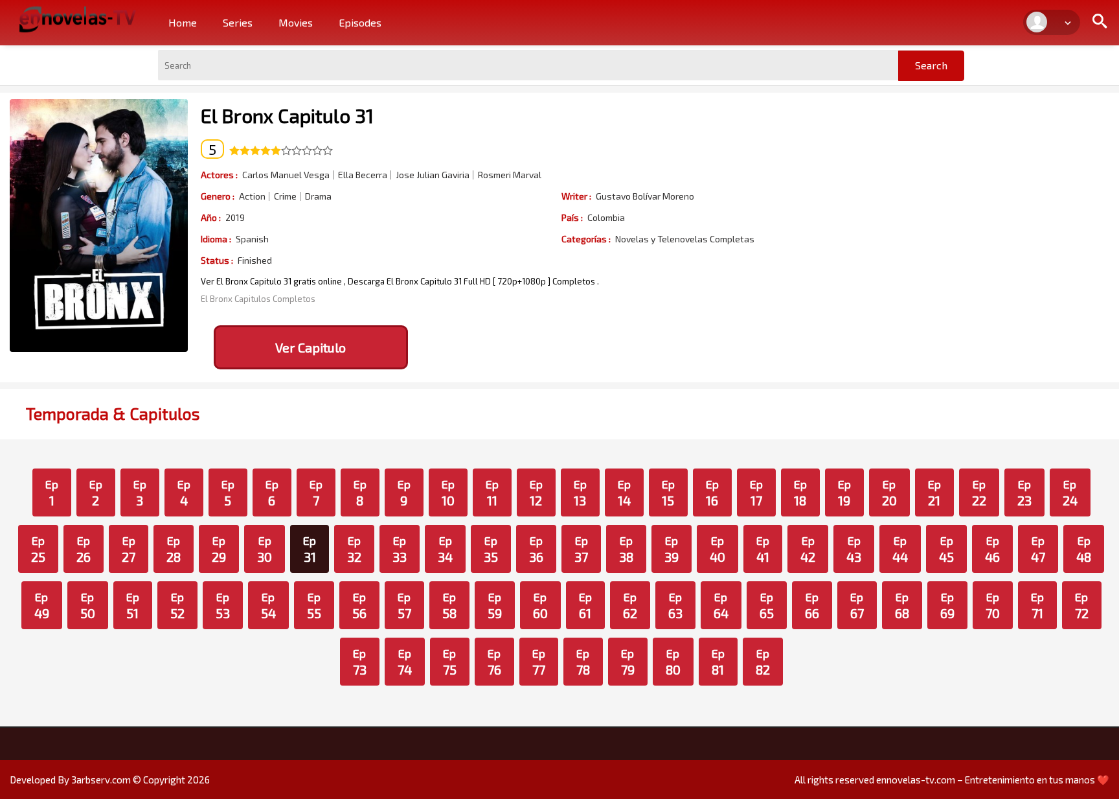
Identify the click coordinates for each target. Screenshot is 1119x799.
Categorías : (586, 238)
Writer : (576, 196)
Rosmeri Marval (509, 174)
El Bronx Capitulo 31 (287, 115)
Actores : (219, 174)
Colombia (606, 217)
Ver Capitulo (310, 347)
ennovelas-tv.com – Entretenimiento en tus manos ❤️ (992, 779)
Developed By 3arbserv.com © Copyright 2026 (110, 779)
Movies (295, 22)
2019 (235, 217)
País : (572, 217)
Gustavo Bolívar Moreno (645, 196)
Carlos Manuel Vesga (286, 174)
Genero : (217, 196)
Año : (211, 217)
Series (238, 22)
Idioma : (216, 238)
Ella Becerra (362, 174)
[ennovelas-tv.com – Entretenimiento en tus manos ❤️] (77, 18)
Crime (285, 196)
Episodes (360, 22)
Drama (318, 196)
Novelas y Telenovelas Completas (684, 239)
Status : (217, 260)
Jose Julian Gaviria (432, 174)
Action (252, 196)
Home (182, 22)
